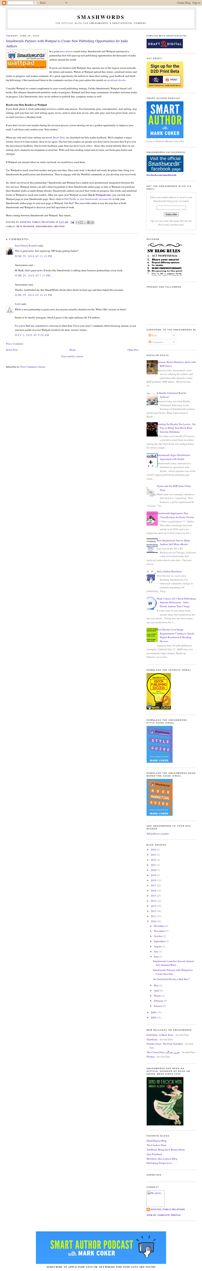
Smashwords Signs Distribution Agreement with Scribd (173, 457)
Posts (154, 335)
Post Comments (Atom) (33, 366)
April (157, 990)
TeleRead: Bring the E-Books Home (166, 1149)
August (158, 946)
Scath (18, 304)
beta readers (25, 226)
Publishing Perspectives (159, 1163)
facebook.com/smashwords (161, 175)
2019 (154, 875)
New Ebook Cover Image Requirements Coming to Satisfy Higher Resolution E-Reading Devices (176, 635)
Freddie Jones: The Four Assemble (165, 1043)
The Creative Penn (156, 1145)
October (158, 936)
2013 (154, 906)
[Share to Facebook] (89, 222)
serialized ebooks (116, 80)
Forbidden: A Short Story (160, 1035)
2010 (154, 921)
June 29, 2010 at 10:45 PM (33, 295)
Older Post (133, 350)
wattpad (59, 226)
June (156, 956)
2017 (154, 885)
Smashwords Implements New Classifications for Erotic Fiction (175, 515)
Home (72, 350)
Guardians (152, 1039)
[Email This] (77, 222)
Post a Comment (14, 343)
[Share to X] (85, 222)
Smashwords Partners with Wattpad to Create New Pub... (173, 972)
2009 (154, 1012)
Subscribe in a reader (158, 833)
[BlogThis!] (81, 222)
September (160, 941)
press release (66, 51)
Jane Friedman (154, 1154)
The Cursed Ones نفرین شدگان (163, 1052)
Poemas (151, 1056)
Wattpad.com (102, 195)
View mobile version (72, 356)
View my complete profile (164, 1215)
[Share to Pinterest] (92, 222)
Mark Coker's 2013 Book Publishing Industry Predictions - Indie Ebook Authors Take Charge (176, 602)
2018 (154, 880)
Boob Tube (59, 137)
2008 (154, 1017)
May (156, 985)
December (159, 926)
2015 (154, 895)
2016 (154, 890)
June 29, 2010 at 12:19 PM (33, 256)
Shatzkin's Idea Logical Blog (162, 1158)
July (156, 951)
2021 (154, 865)
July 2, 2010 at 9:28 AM (32, 335)
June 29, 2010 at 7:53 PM (32, 275)
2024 (154, 849)
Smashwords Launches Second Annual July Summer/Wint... (173, 963)
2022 (154, 860)
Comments (157, 342)
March (157, 995)
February (159, 1000)
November (160, 931)
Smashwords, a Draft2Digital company (118, 23)
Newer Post (12, 350)
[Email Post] (72, 222)
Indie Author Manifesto (169, 571)
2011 (154, 916)
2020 (154, 870)
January (158, 1006)
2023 (154, 854)
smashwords (44, 226)
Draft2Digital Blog (157, 1140)
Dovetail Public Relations (168, 1209)
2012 (154, 911)
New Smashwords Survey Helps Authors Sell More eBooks (173, 542)
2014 (154, 901)
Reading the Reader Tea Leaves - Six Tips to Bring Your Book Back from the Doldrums (176, 428)
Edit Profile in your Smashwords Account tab (88, 199)
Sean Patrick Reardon (26, 245)
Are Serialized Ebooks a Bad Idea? (171, 979)
